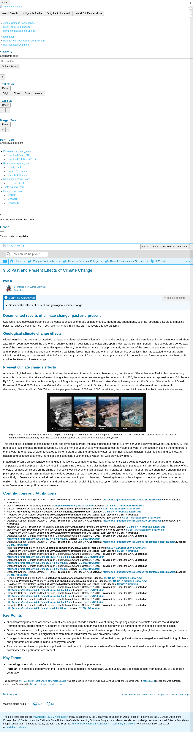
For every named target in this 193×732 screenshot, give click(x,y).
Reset (5, 88)
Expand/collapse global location (188, 260)
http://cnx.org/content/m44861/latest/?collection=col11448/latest (139, 542)
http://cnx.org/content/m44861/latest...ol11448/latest (132, 499)
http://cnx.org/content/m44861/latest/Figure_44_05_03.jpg (39, 557)
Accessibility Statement (122, 723)
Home (18, 261)
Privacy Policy (79, 723)
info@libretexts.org (15, 727)
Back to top (8, 694)
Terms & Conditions (98, 723)
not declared (149, 681)
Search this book (9, 56)
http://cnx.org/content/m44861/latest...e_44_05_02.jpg (37, 569)
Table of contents (176, 298)
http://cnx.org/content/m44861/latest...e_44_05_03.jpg (37, 539)
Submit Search (10, 66)
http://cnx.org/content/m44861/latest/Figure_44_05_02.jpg (39, 602)
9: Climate (161, 261)
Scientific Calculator (17, 175)
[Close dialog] (2, 231)
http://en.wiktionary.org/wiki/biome (74, 505)
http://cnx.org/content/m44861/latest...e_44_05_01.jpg (37, 563)
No (52, 704)
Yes (40, 704)
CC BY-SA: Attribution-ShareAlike (125, 505)
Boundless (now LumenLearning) (30, 287)
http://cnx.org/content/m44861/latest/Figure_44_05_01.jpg (39, 596)
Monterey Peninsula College (83, 261)
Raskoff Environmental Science (127, 261)
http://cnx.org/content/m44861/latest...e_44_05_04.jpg (37, 608)
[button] (12, 199)
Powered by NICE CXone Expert (51, 717)
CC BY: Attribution (89, 539)
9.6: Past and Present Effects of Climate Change (42, 681)
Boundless (19, 290)
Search (9, 254)
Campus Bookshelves (44, 261)
